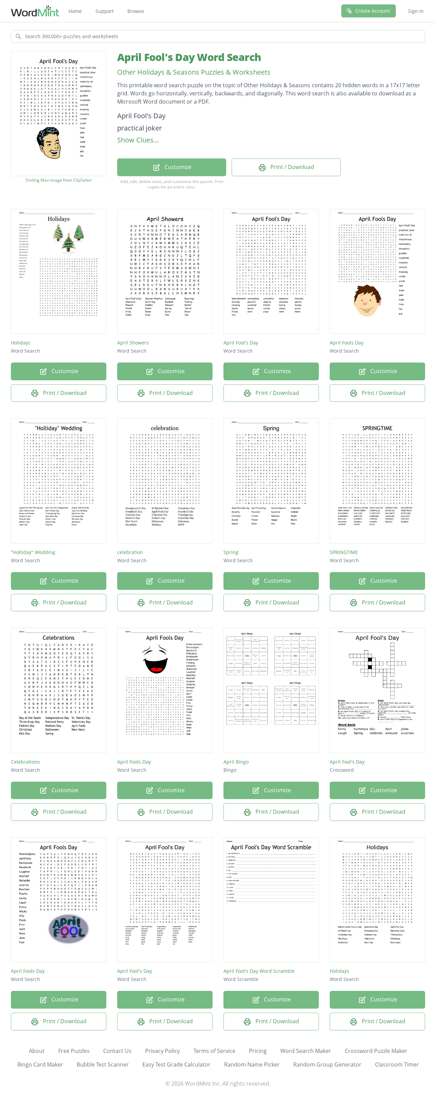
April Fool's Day (240, 342)
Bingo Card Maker (40, 1064)
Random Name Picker (252, 1064)
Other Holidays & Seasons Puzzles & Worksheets (193, 72)
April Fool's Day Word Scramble (259, 971)
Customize (177, 167)
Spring (230, 552)
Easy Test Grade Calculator (176, 1064)
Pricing (258, 1051)
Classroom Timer (397, 1064)
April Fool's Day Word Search (189, 57)
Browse (135, 11)
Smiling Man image (44, 180)
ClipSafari (82, 180)
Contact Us (117, 1051)
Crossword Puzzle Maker (376, 1051)
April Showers (133, 342)
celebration (130, 552)
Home (75, 11)
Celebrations (25, 761)
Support (104, 11)
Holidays (20, 342)
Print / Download (291, 167)
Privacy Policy (162, 1051)
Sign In (416, 11)
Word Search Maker (305, 1051)
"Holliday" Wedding (33, 552)
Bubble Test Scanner (103, 1064)
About (37, 1051)
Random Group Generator (327, 1064)
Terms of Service (214, 1051)
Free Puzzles (74, 1051)
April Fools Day (346, 342)
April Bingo (236, 761)
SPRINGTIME (344, 552)
